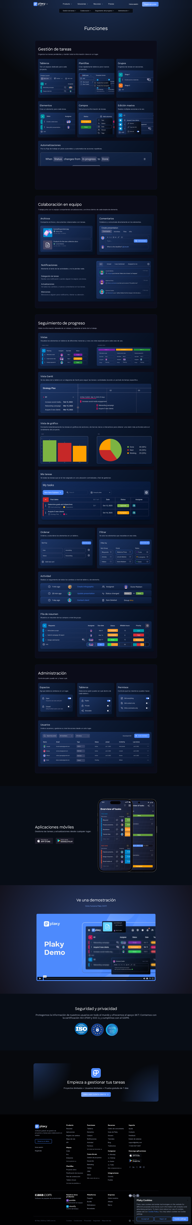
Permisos (90, 1146)
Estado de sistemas (135, 1139)
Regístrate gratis (150, 4)
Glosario (110, 1135)
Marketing (90, 1164)
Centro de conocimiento (116, 1128)
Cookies (69, 1220)
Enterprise (69, 1158)
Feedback (132, 1135)
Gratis (68, 1151)
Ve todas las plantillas (72, 1183)
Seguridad (96, 1220)
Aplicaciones (70, 1132)
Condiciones (78, 1220)
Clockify (110, 1176)
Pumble (110, 1180)
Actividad (90, 1142)
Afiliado (110, 1201)
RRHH (89, 1175)
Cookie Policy (153, 1212)
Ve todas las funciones (94, 1149)
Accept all (145, 1219)
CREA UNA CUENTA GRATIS (94, 1094)
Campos (89, 1135)
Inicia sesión (133, 4)
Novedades (91, 1208)
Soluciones (82, 4)
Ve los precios (70, 1161)
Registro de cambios (73, 1135)
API (67, 1142)
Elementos (90, 1132)
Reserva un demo (43, 1141)
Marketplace (91, 1205)
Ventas (89, 1168)
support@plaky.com (135, 1142)
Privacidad (87, 1220)
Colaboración (84, 10)
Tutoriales (111, 1139)
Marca (110, 1205)
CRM (88, 1171)
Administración (123, 10)
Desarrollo (90, 1161)
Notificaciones (91, 1139)
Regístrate (38, 1151)
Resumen (69, 1128)
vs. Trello (111, 1165)
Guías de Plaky (113, 1132)
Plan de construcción (73, 1176)
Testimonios (112, 1146)
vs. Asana (111, 1161)
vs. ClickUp (111, 1158)
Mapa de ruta (70, 1139)
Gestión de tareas (68, 10)
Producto (66, 4)
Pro (67, 1154)
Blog (109, 1142)
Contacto (132, 1132)
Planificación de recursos (74, 1173)
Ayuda (131, 1128)
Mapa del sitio (106, 1220)
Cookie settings (180, 1219)
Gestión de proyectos (94, 1157)
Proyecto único (71, 1169)
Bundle (89, 1201)
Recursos (97, 4)
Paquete (90, 1198)
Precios (111, 4)
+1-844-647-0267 (135, 1146)
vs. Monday (112, 1154)
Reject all (163, 1219)
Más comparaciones (114, 1168)
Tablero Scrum (71, 1180)
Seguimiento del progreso (103, 10)
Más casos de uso (92, 1178)
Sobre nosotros (113, 1198)
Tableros (90, 1128)
